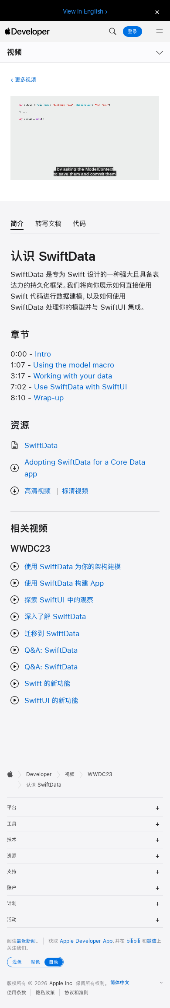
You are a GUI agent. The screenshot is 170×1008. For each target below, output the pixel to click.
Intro (43, 353)
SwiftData (41, 445)
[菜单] (159, 31)
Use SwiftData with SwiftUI (80, 386)
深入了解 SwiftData (55, 616)
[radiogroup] (35, 962)
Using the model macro (73, 364)
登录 (132, 31)
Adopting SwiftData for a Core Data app (84, 467)
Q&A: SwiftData (51, 650)
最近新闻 (26, 941)
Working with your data (72, 375)
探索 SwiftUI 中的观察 (58, 599)
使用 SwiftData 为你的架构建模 (72, 566)
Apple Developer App (86, 941)
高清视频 (37, 490)
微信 (151, 941)
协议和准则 (76, 992)
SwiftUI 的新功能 (51, 700)
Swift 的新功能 (47, 683)
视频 (14, 52)
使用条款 (16, 992)
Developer (39, 774)
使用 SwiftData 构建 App (64, 583)
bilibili (133, 941)
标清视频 (75, 490)
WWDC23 (100, 774)
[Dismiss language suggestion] (156, 12)
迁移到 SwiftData (51, 633)
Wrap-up (49, 397)
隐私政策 (45, 992)
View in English (83, 11)
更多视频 (25, 80)
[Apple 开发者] (27, 31)
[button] (112, 31)
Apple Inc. (61, 983)
